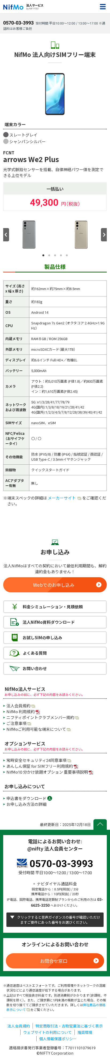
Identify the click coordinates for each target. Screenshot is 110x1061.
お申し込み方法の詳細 (26, 804)
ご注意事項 (16, 723)
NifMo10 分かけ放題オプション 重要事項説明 (47, 772)
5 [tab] (66, 255)
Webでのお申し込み (53, 584)
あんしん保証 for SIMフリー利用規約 (39, 766)
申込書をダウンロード (26, 798)
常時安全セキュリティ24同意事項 (36, 760)
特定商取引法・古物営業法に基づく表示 (69, 1026)
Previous (6, 234)
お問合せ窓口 (53, 960)
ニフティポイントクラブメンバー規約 (40, 717)
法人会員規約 (18, 706)
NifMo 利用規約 (20, 712)
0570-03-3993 (18, 22)
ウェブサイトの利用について (47, 1032)
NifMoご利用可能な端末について (36, 729)
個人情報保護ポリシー (58, 1038)
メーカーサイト (62, 498)
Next (104, 234)
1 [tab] (43, 255)
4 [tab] (61, 255)
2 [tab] (49, 255)
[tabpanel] (29, 234)
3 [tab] (55, 255)
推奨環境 (84, 1032)
